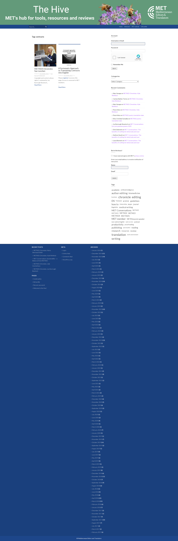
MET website (135, 26)
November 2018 (97, 476)
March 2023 (96, 328)
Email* (113, 171)
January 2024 (96, 306)
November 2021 (97, 374)
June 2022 (95, 352)
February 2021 (96, 396)
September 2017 (97, 520)
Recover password (39, 285)
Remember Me (118, 64)
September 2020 (97, 408)
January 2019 (96, 470)
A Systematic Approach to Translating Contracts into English (69, 70)
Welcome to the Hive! (40, 288)
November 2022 (97, 340)
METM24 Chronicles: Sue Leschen (43, 70)
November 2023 (97, 309)
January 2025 (96, 275)
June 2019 (95, 455)
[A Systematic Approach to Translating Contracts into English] (69, 55)
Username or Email (117, 41)
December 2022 (97, 337)
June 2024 (95, 291)
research (116, 230)
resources (125, 231)
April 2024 (95, 297)
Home (120, 26)
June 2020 (95, 417)
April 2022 (95, 359)
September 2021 (97, 380)
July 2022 (95, 349)
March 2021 (96, 393)
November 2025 (97, 256)
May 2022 (95, 356)
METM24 (116, 216)
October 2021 (96, 377)
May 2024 (95, 294)
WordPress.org (67, 260)
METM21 (115, 213)
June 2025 (95, 263)
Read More (37, 85)
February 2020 (96, 430)
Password (114, 48)
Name (113, 165)
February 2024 (96, 303)
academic (116, 190)
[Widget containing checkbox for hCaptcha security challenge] (126, 57)
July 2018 (95, 489)
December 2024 (97, 278)
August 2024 (96, 287)
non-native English (118, 222)
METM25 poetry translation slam (133, 115)
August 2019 (96, 448)
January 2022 (96, 368)
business (114, 197)
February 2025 (96, 272)
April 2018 (95, 498)
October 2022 (96, 343)
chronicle (124, 197)
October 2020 (96, 405)
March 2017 (96, 529)
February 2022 (96, 365)
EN (113, 200)
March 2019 (96, 464)
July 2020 (95, 414)
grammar (126, 201)
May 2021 (95, 387)
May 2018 (95, 495)
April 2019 (95, 461)
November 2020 (97, 402)
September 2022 (97, 346)
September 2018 (97, 483)
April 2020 (95, 424)
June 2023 (95, 318)
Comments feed (67, 256)
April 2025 (95, 266)
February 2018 (96, 504)
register (65, 78)
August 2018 (96, 486)
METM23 (132, 213)
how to (115, 204)
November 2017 (97, 513)
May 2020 (95, 421)
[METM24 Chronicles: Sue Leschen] (45, 55)
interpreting (123, 204)
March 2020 (96, 427)
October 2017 (96, 517)
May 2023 (95, 321)
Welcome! (127, 26)
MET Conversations (121, 210)
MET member (119, 218)
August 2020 (96, 411)
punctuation (126, 227)
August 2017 (96, 523)
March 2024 (96, 300)
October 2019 (96, 442)
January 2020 (96, 433)
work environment (132, 234)
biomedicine (134, 193)
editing (136, 197)
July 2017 (95, 526)
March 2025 (96, 269)
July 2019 (95, 452)
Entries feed (66, 253)
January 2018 (96, 507)
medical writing (126, 207)
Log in (64, 250)
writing (116, 238)
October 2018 (96, 479)
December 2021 (97, 371)
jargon (130, 204)
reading (134, 227)
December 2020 (97, 399)
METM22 (123, 213)
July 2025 (95, 260)
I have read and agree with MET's (128, 156)
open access (129, 222)
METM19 (136, 210)
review (133, 231)
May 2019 (95, 458)
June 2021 (95, 383)
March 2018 (96, 501)
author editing (120, 193)
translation (119, 234)
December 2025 (97, 253)
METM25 (125, 216)
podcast (137, 222)
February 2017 (96, 532)
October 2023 (96, 312)
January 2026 (96, 250)
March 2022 (96, 362)
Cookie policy (37, 279)
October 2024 (96, 284)
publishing (117, 227)
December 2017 (97, 510)
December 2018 (97, 473)
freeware (119, 201)
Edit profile (144, 26)
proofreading (129, 224)
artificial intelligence (127, 190)
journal (136, 204)
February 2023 (96, 331)
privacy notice (139, 156)
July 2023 (95, 315)
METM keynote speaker (136, 219)
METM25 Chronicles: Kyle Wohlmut (45, 255)
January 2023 (96, 334)
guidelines (134, 201)
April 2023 (95, 325)
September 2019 (97, 445)
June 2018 (95, 492)
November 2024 (97, 281)
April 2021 (95, 390)
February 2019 (96, 467)
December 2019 (97, 436)
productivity (118, 224)
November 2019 (97, 439)
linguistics (115, 207)
